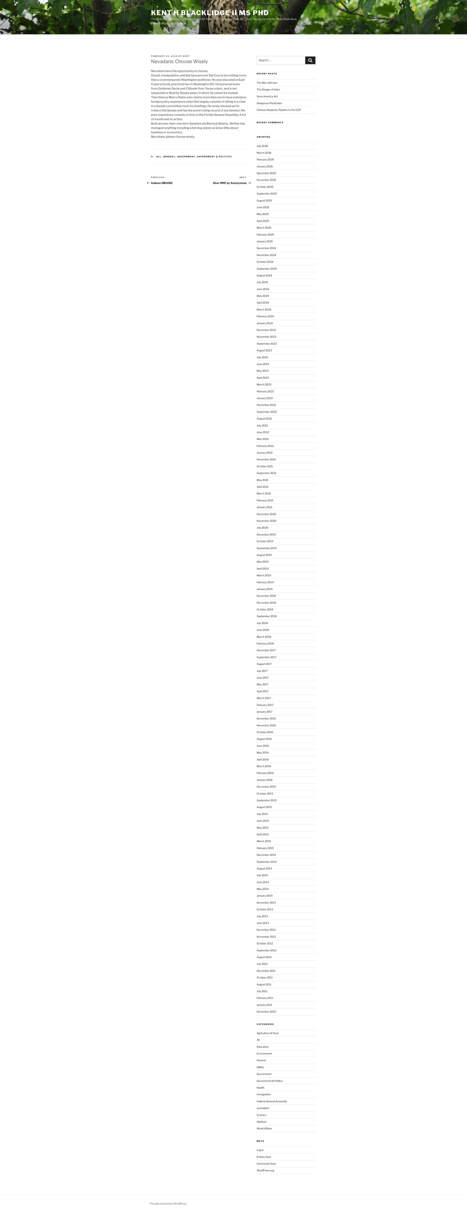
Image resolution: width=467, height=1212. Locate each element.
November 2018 (266, 602)
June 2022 (263, 432)
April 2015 (263, 834)
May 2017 (262, 684)
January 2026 (265, 166)
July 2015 (262, 813)
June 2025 (263, 207)
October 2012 (265, 943)
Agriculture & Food (267, 1033)
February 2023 (265, 391)
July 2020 (262, 527)
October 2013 (265, 909)
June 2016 (263, 745)
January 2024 (265, 323)
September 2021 (266, 473)
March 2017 (264, 698)
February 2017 (265, 704)
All (158, 156)
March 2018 (264, 636)
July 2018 (262, 623)
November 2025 (266, 179)
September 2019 (267, 548)
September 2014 (267, 861)
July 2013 (262, 916)
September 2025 (267, 193)
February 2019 (265, 582)
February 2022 (265, 445)
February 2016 (265, 772)
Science (261, 1114)
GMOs (260, 1067)
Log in (260, 1149)
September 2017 (266, 657)
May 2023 (263, 370)
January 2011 (264, 1004)
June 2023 (263, 364)
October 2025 (265, 186)
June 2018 (263, 629)
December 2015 (266, 786)
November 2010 (266, 1011)
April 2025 (263, 220)
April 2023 (263, 377)
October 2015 (265, 793)
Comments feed (266, 1163)
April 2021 (263, 486)
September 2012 (266, 950)
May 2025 (263, 213)
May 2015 (263, 827)
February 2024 (265, 316)
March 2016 (264, 766)
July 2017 (262, 670)
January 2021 (264, 507)
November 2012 (266, 936)
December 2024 (266, 248)
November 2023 (266, 336)
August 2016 (264, 738)
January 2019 (265, 589)
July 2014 (262, 875)
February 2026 (265, 159)
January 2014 (265, 895)
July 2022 (262, 425)
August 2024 (264, 275)
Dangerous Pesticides (269, 103)
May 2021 (262, 479)
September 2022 (267, 411)
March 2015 (264, 841)
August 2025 (264, 200)
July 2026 (262, 145)
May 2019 (263, 561)
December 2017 (266, 650)
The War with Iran (267, 82)
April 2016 (263, 759)
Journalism (263, 1108)
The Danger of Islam (268, 89)
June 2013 (263, 922)
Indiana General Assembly (272, 1101)
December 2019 (266, 534)
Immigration (264, 1094)
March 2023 (264, 384)
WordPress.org (265, 1170)
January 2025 (265, 241)
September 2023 (267, 343)
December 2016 (266, 718)
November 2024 (266, 255)
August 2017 (264, 663)
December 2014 (266, 854)
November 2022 (266, 404)
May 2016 (263, 752)
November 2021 (266, 459)
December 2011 (266, 970)
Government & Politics (214, 156)
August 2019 (264, 554)
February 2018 (265, 643)
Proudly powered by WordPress (168, 1203)
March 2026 (264, 152)
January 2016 (265, 779)
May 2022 (263, 438)
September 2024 (267, 268)
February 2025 (265, 234)
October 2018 (265, 609)
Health (260, 1087)
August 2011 (264, 984)
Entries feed (264, 1156)
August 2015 (264, 807)
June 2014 (263, 882)
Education (263, 1046)
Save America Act (267, 96)
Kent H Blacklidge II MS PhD (210, 13)
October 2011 (265, 977)
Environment (264, 1053)
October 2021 (265, 466)
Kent (186, 56)
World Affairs (264, 1128)
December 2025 (266, 173)
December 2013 (266, 902)
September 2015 (267, 800)
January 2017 (264, 711)
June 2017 (263, 677)
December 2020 (266, 514)
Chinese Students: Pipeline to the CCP (279, 109)
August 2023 (264, 350)
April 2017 (263, 691)
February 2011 (265, 997)
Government (186, 156)
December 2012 (266, 929)
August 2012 (264, 957)
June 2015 (263, 820)
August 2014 (264, 868)
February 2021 (265, 500)
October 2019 (265, 541)
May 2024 (263, 295)
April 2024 (263, 302)
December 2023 (266, 329)
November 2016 (266, 725)
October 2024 (265, 261)
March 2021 (264, 493)
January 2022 (265, 452)
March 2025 (264, 227)
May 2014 (263, 888)
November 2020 (266, 520)
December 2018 (266, 595)
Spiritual (261, 1121)
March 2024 (264, 309)
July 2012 (262, 963)
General (169, 156)
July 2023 (262, 357)
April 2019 (263, 568)
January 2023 (265, 398)
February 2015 (265, 848)
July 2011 (262, 991)
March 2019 (264, 575)
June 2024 (263, 289)
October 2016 (265, 732)
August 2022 (264, 418)
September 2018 (267, 616)
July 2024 (262, 282)
